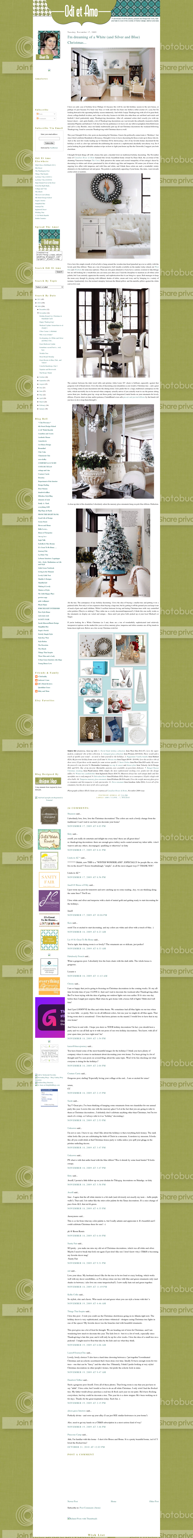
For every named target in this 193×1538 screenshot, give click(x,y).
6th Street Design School (43, 197)
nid (69, 1270)
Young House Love (45, 663)
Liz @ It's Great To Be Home (80, 939)
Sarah (70, 1100)
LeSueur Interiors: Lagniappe (49, 558)
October (42, 377)
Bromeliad (42, 448)
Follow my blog (49, 1104)
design (49, 1099)
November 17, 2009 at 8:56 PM (87, 877)
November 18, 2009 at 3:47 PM (87, 1147)
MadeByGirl (42, 583)
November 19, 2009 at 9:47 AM (87, 1372)
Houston (44, 1101)
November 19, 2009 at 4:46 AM (87, 1303)
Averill (70, 1192)
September (42, 380)
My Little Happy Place (46, 594)
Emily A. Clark (43, 503)
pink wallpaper (43, 601)
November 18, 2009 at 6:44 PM (87, 1235)
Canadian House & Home (84, 157)
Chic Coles (42, 452)
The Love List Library (42, 194)
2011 (39, 299)
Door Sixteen (42, 488)
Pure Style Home (44, 612)
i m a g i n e (42, 536)
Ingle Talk (41, 540)
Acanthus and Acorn (45, 433)
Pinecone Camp (75, 1434)
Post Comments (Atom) (90, 1507)
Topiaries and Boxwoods (47, 369)
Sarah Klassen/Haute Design (48, 623)
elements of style (44, 500)
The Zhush (38, 191)
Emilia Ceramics (40, 218)
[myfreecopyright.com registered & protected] (49, 800)
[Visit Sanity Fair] (49, 887)
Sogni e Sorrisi (40, 200)
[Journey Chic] (49, 910)
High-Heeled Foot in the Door (45, 183)
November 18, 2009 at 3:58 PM (87, 1184)
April (41, 398)
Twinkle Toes (43, 353)
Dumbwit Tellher (75, 1379)
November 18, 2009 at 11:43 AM (87, 975)
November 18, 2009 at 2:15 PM (87, 1092)
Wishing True (39, 212)
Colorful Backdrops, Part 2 (48, 366)
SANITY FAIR (43, 619)
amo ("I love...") (113, 797)
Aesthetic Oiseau (44, 437)
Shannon (71, 813)
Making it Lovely (44, 586)
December (42, 309)
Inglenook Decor (40, 209)
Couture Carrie (74, 1073)
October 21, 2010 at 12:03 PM (86, 1447)
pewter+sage (42, 597)
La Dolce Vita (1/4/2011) (43, 177)
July (40, 387)
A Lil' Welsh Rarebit (45, 430)
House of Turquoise (45, 533)
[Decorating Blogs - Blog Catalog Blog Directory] (49, 1080)
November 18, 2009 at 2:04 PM (87, 1065)
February (42, 405)
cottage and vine (44, 470)
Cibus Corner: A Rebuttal (48, 331)
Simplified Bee (40, 203)
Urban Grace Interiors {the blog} (50, 660)
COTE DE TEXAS (45, 466)
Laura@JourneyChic (77, 1352)
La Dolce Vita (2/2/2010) (43, 180)
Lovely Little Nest (44, 575)
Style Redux (42, 641)
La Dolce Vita (43, 555)
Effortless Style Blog (45, 496)
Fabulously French (76, 956)
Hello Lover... (43, 529)
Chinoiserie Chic (44, 455)
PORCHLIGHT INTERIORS (49, 608)
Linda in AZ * (74, 857)
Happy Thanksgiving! (46, 322)
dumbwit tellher (44, 492)
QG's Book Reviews (45, 684)
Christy (71, 983)
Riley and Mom (43, 691)
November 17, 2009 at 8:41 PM (87, 849)
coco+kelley (42, 459)
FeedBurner (54, 148)
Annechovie (42, 441)
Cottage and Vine (41, 188)
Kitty (70, 833)
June (40, 391)
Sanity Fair (72, 1243)
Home (113, 1501)
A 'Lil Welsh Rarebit (42, 215)
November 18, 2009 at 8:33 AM (87, 948)
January (42, 409)
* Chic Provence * (44, 422)
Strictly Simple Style (45, 634)
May (40, 394)
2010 (39, 303)
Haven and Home (44, 525)
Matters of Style (44, 590)
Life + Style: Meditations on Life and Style (49, 563)
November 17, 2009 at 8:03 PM (87, 826)
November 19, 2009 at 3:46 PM (87, 1426)
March (41, 402)
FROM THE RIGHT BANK (48, 514)
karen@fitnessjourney (77, 1046)
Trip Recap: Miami (45, 373)
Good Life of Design (45, 518)
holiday (126, 797)
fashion (44, 1099)
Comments (42, 118)
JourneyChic (39, 206)
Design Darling (43, 485)
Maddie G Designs (44, 579)
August (41, 384)
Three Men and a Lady (46, 656)
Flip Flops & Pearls (45, 511)
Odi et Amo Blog (47, 1094)
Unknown (72, 1128)
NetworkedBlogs (47, 1090)
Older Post (154, 1501)
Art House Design (44, 444)
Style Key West (43, 638)
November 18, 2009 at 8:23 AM (87, 931)
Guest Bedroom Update (47, 344)
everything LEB (44, 507)
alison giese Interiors (77, 1410)
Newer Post (73, 1501)
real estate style (43, 616)
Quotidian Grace (44, 687)
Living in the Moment (46, 572)
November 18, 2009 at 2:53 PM (87, 1120)
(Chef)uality (42, 676)
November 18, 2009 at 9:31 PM (87, 1263)
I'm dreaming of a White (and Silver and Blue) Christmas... (104, 39)
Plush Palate (42, 605)
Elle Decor (38, 168)
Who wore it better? (46, 334)
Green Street (42, 522)
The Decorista (43, 645)
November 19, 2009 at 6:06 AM (87, 1344)
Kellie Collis (73, 1294)
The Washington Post (42, 171)
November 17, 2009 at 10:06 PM (87, 915)
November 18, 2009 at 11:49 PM (87, 1286)
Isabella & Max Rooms (46, 544)
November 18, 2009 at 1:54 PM (87, 1038)
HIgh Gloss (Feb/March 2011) (45, 165)
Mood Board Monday (46, 356)
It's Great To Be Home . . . (47, 547)
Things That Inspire (76, 1311)
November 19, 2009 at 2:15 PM (87, 1402)
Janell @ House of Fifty (78, 884)
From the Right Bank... (43, 186)
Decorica (41, 477)
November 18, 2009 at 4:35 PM (87, 1208)
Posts (40, 114)
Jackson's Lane (43, 680)
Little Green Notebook (46, 568)
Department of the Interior (48, 481)
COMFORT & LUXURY (47, 463)
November (42, 313)
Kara (70, 922)
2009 (39, 306)
